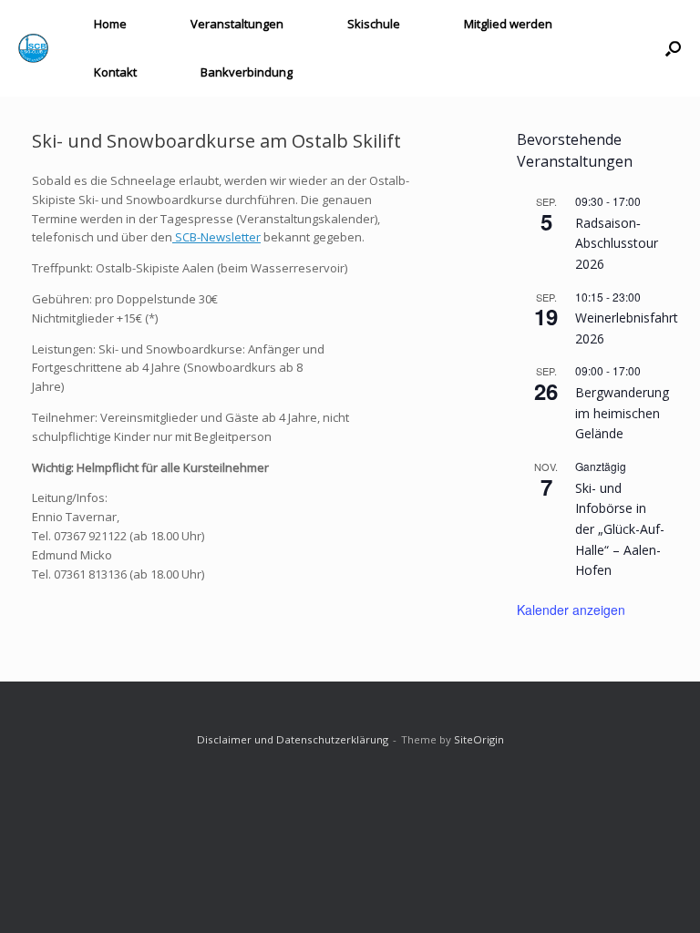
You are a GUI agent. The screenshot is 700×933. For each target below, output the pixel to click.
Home (110, 23)
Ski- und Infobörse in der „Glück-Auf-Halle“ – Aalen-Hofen (619, 529)
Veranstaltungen (236, 23)
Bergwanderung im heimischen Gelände (622, 413)
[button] (673, 48)
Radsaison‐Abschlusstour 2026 (616, 243)
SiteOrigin (479, 739)
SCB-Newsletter (216, 237)
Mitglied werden (508, 23)
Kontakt (115, 72)
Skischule (373, 23)
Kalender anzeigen (571, 609)
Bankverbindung (247, 72)
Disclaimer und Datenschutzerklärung (292, 739)
